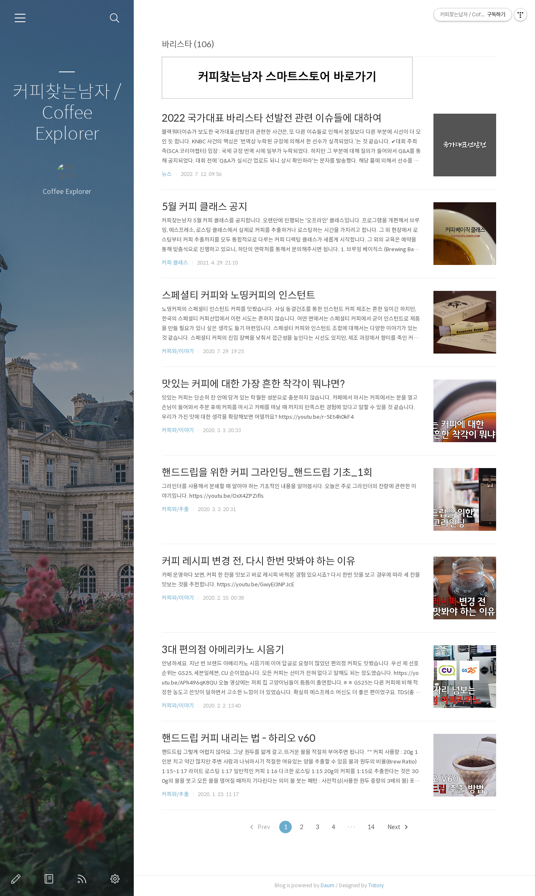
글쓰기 (18, 879)
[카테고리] (20, 18)
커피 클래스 (175, 262)
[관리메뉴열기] (520, 14)
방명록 (51, 879)
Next (394, 827)
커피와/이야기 (178, 351)
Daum (327, 885)
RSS (84, 879)
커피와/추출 (175, 509)
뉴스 (167, 174)
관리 (117, 879)
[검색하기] (115, 18)
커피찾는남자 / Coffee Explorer (67, 113)
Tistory (376, 885)
